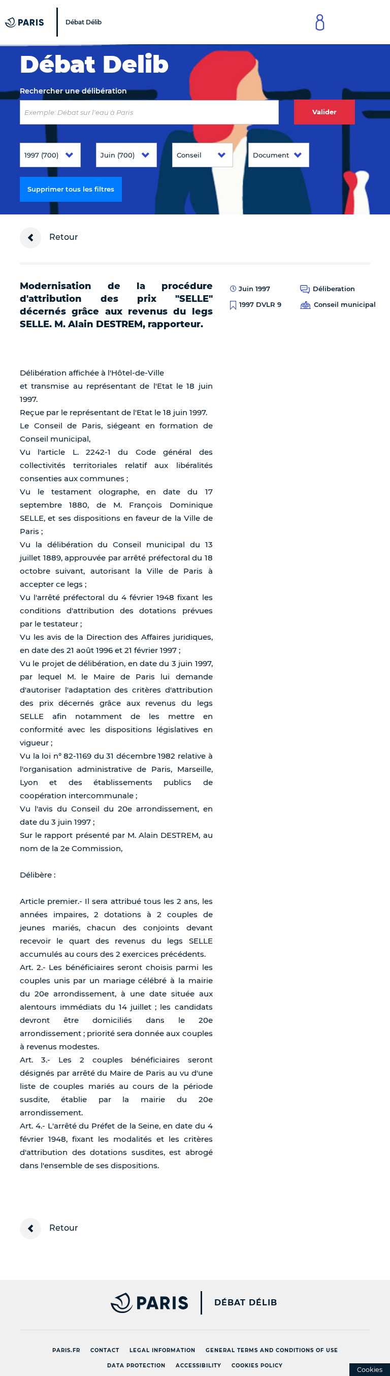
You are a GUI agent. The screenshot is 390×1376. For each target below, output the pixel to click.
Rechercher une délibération (73, 91)
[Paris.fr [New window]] (100, 1303)
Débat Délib (245, 1302)
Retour (62, 237)
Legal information (162, 1350)
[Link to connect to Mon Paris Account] (320, 22)
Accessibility (198, 1365)
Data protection (136, 1365)
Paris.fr (66, 1350)
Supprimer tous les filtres (70, 189)
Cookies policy (257, 1365)
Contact (104, 1350)
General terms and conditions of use (272, 1350)
